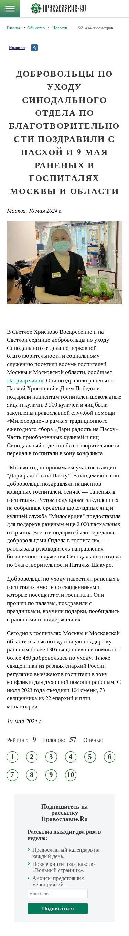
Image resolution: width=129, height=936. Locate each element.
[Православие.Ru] (58, 8)
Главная (14, 27)
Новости (59, 27)
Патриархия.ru (25, 380)
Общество (36, 27)
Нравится (17, 47)
